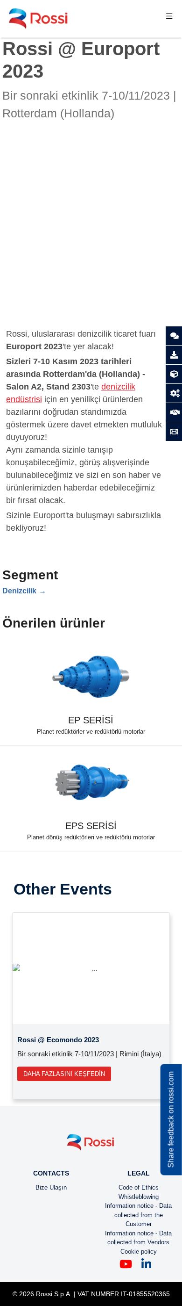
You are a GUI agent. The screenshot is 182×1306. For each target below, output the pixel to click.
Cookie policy (138, 1251)
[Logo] (91, 1145)
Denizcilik (19, 591)
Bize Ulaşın (51, 1187)
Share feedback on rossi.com (171, 1120)
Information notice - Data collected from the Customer (138, 1214)
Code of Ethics (139, 1187)
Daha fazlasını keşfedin (64, 1073)
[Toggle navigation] (169, 19)
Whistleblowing (139, 1196)
